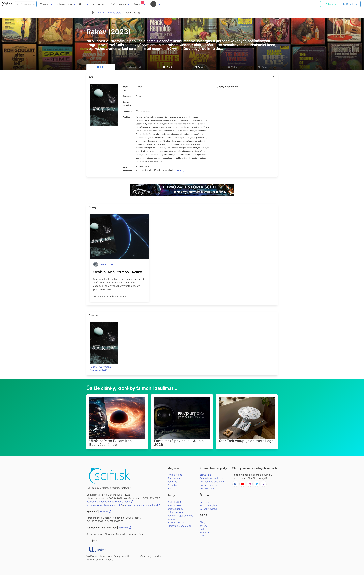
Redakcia (124, 527)
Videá (170, 488)
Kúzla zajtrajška (208, 505)
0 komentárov (121, 296)
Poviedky (172, 485)
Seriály (203, 525)
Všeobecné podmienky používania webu (108, 501)
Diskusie (138, 3)
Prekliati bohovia (176, 522)
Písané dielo (114, 12)
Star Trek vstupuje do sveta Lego (246, 441)
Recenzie (172, 481)
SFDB (101, 12)
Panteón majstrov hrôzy (180, 515)
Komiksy (204, 532)
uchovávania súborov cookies (140, 505)
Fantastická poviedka (211, 478)
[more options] (274, 76)
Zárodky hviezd (208, 508)
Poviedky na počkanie (212, 481)
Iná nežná (205, 502)
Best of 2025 (174, 502)
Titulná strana (174, 474)
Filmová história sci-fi (179, 525)
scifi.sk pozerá (175, 519)
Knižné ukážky (175, 508)
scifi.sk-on (98, 4)
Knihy (203, 529)
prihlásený (179, 170)
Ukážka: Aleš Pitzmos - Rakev (117, 272)
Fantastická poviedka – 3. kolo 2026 (179, 443)
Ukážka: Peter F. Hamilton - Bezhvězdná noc (111, 443)
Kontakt (104, 511)
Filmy (203, 522)
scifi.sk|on (205, 474)
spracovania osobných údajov (102, 505)
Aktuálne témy (64, 4)
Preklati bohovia (208, 485)
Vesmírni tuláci (208, 488)
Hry (202, 535)
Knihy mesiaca (175, 512)
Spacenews (173, 478)
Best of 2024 (174, 505)
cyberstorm (107, 264)
